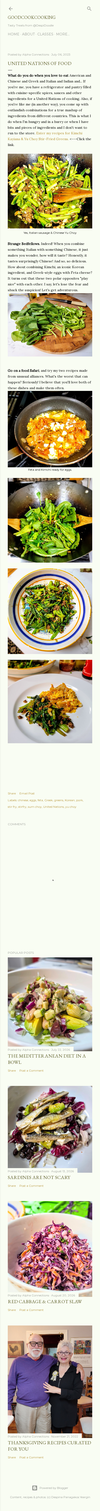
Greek (48, 800)
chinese (23, 800)
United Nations (53, 806)
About (28, 34)
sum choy (35, 806)
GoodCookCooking (32, 17)
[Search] (89, 7)
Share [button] (12, 793)
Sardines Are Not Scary (39, 1177)
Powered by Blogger (54, 1488)
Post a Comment (31, 1070)
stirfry (22, 806)
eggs (33, 800)
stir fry (12, 806)
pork (79, 800)
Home (13, 34)
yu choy (70, 806)
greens (58, 800)
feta (40, 800)
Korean (70, 800)
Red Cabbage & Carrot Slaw (45, 1301)
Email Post (27, 793)
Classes (45, 34)
